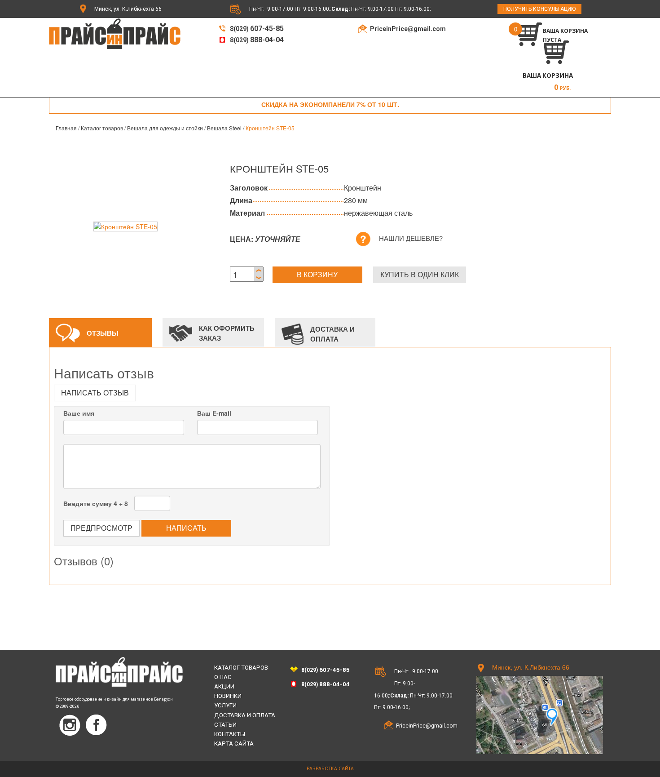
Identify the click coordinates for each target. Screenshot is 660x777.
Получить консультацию (539, 9)
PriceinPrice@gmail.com (408, 28)
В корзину (317, 274)
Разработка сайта (330, 768)
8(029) (256, 28)
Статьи (225, 724)
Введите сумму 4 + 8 (95, 503)
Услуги (225, 705)
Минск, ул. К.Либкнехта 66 (128, 9)
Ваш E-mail (214, 412)
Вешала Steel (224, 128)
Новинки (228, 696)
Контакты (229, 734)
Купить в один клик (419, 274)
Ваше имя (78, 412)
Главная (66, 128)
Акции (224, 686)
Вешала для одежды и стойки (165, 128)
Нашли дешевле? (411, 238)
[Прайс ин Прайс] (114, 32)
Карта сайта (234, 743)
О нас (223, 677)
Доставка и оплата (244, 715)
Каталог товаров (102, 128)
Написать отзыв (95, 392)
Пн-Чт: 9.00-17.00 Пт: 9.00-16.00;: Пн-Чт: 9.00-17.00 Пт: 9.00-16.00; (340, 9)
